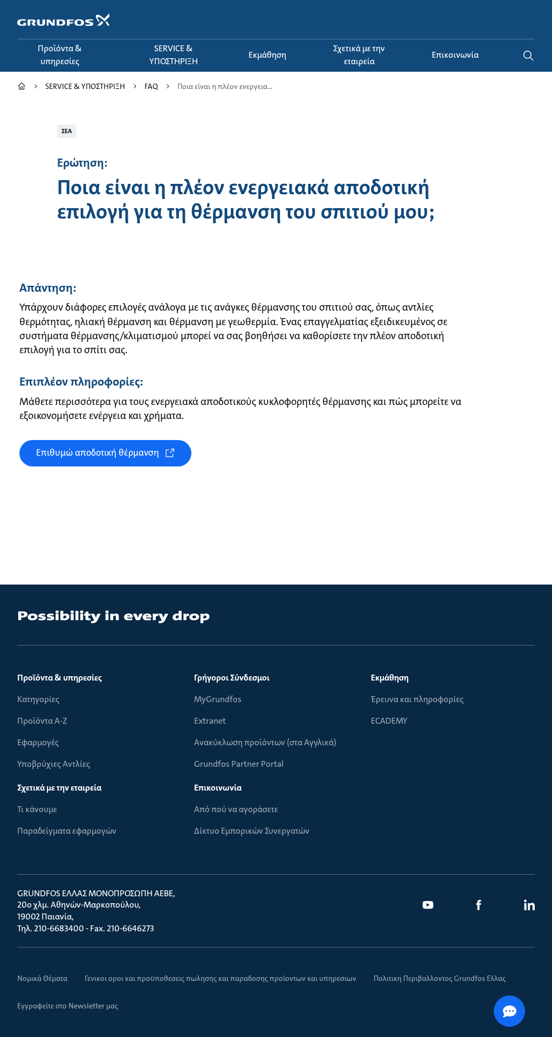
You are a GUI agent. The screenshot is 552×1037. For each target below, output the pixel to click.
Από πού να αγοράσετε (236, 809)
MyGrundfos (218, 699)
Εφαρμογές (38, 742)
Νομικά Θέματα (42, 978)
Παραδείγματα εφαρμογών (66, 830)
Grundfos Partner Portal (239, 764)
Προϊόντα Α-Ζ (42, 720)
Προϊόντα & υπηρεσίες (59, 677)
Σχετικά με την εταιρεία (59, 787)
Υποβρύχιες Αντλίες (53, 764)
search (528, 55)
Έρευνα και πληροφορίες (417, 699)
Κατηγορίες (38, 699)
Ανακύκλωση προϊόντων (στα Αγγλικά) (265, 742)
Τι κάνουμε (37, 809)
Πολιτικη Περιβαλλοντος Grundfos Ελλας (440, 978)
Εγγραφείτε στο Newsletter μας (67, 1006)
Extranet (210, 720)
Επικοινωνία (218, 787)
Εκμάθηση (390, 677)
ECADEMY (389, 720)
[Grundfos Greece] (21, 87)
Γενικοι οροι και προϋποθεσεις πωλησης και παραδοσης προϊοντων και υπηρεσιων (220, 978)
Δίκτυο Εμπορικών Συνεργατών (251, 830)
